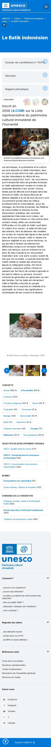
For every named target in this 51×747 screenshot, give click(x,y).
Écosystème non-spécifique (17, 481)
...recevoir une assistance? (14, 587)
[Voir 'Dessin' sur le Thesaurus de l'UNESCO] (43, 403)
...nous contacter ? (10, 610)
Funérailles (8, 409)
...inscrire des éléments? (12, 591)
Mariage (7, 416)
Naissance (21, 422)
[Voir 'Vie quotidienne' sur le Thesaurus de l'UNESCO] (43, 435)
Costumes (8, 397)
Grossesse (26, 409)
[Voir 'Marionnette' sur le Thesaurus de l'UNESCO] (36, 416)
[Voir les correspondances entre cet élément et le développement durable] (45, 102)
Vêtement (8, 435)
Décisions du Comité (11, 677)
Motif (6, 422)
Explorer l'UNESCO (24, 742)
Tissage (34, 428)
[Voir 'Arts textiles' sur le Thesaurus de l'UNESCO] (38, 390)
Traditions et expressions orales (18, 519)
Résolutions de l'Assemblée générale (18, 673)
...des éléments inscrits (12, 632)
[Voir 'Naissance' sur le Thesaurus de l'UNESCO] (30, 422)
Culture (17, 18)
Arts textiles (27, 390)
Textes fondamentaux (12, 669)
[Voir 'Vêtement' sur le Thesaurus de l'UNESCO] (18, 435)
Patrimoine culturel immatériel (16, 10)
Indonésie (8, 99)
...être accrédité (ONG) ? (13, 602)
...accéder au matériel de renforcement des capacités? (21, 597)
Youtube (11, 711)
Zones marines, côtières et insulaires (20, 487)
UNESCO (6, 18)
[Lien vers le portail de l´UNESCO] (17, 5)
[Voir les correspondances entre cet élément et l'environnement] (36, 102)
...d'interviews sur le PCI (12, 636)
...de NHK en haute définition (14, 640)
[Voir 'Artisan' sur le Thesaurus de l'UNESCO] (15, 390)
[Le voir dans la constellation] (27, 102)
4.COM (17, 111)
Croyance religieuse (13, 403)
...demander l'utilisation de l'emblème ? (19, 606)
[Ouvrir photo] (25, 325)
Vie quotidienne (30, 435)
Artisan (7, 390)
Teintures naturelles (12, 428)
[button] (4, 26)
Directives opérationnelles (14, 665)
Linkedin (11, 723)
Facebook (12, 699)
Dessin (35, 403)
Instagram (12, 705)
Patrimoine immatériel (33, 18)
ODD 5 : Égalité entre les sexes (17, 449)
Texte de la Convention (12, 661)
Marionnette (25, 416)
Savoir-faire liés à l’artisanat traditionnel (23, 510)
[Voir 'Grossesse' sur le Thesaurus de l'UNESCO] (35, 409)
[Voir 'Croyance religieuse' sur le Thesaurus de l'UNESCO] (27, 403)
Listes (4, 21)
